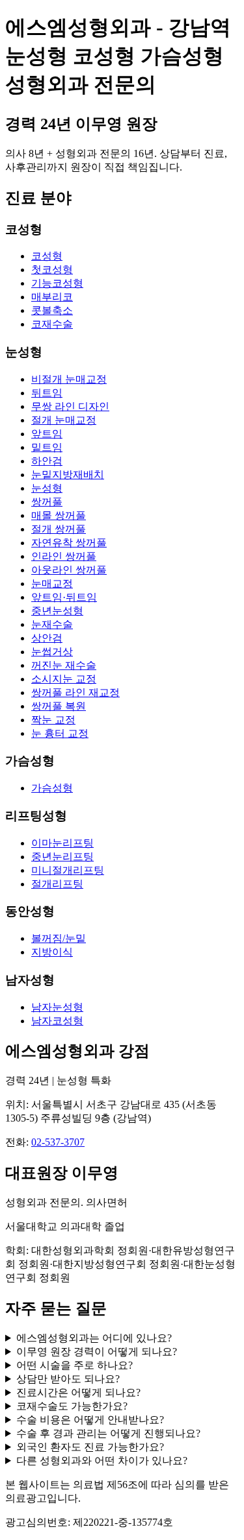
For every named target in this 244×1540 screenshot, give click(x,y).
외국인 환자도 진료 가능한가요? (90, 1446)
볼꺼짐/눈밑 (58, 938)
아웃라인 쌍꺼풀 (69, 569)
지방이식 (52, 951)
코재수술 (52, 324)
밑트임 (46, 447)
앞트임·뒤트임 (64, 597)
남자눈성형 (57, 1007)
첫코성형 (52, 269)
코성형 (46, 255)
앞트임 (46, 433)
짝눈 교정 (53, 719)
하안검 (46, 460)
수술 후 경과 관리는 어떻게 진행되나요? (108, 1433)
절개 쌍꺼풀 (58, 529)
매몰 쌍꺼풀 (58, 515)
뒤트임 (46, 392)
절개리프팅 (57, 883)
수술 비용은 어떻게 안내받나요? (90, 1419)
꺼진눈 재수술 (63, 665)
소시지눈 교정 (63, 678)
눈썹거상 (52, 651)
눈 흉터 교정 (59, 733)
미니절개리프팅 (67, 870)
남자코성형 (57, 1020)
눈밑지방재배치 (67, 474)
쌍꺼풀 (46, 501)
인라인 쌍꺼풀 (63, 556)
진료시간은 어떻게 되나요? (78, 1392)
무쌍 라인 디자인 (70, 406)
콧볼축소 (52, 310)
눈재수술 (52, 624)
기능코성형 (57, 283)
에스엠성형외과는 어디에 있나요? (94, 1337)
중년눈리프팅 (62, 856)
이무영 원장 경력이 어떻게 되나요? (96, 1351)
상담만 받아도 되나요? (68, 1378)
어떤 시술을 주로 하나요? (74, 1365)
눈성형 (46, 488)
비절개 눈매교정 (69, 379)
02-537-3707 (58, 1142)
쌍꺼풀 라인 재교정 (75, 692)
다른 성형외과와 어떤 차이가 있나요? (101, 1460)
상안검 (46, 638)
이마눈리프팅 (62, 842)
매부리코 (52, 296)
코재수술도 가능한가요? (72, 1406)
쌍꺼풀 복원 (58, 706)
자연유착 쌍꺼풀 (69, 542)
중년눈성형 (57, 610)
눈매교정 (52, 583)
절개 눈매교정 (63, 420)
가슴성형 (52, 787)
